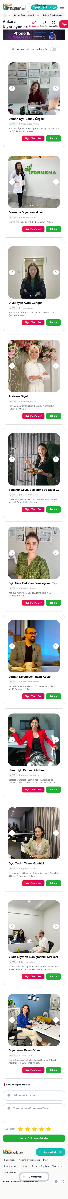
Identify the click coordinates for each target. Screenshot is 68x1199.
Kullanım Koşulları (40, 1166)
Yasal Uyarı (57, 1166)
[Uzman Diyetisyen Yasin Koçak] (34, 660)
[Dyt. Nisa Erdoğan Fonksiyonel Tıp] (34, 566)
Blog (45, 1159)
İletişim (54, 138)
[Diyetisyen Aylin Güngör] (34, 286)
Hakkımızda (10, 1159)
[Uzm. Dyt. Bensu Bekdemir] (34, 753)
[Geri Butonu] (56, 88)
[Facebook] (56, 1181)
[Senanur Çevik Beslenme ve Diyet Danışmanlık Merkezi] (34, 473)
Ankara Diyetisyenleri (29, 1159)
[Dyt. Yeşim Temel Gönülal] (34, 847)
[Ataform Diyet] (34, 379)
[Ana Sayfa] (14, 7)
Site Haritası (10, 1172)
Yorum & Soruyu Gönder (34, 1138)
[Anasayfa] (5, 15)
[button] (28, 7)
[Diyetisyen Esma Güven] (34, 1033)
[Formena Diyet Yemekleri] (34, 194)
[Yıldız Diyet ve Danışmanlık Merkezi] (34, 940)
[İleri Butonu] (12, 88)
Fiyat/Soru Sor (33, 138)
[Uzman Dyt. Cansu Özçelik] (34, 102)
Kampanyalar (10, 1166)
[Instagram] (62, 1181)
